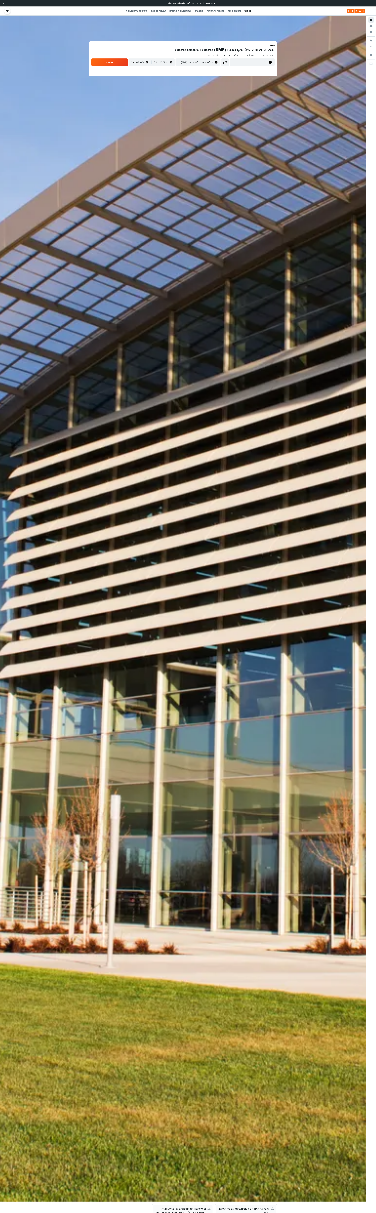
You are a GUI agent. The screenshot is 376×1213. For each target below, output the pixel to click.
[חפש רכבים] (371, 32)
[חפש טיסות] (371, 20)
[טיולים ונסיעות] (371, 55)
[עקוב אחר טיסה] (371, 47)
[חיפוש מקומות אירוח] (371, 26)
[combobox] (268, 55)
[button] (3, 3)
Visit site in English (177, 3)
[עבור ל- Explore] (371, 41)
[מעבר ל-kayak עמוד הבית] (356, 11)
